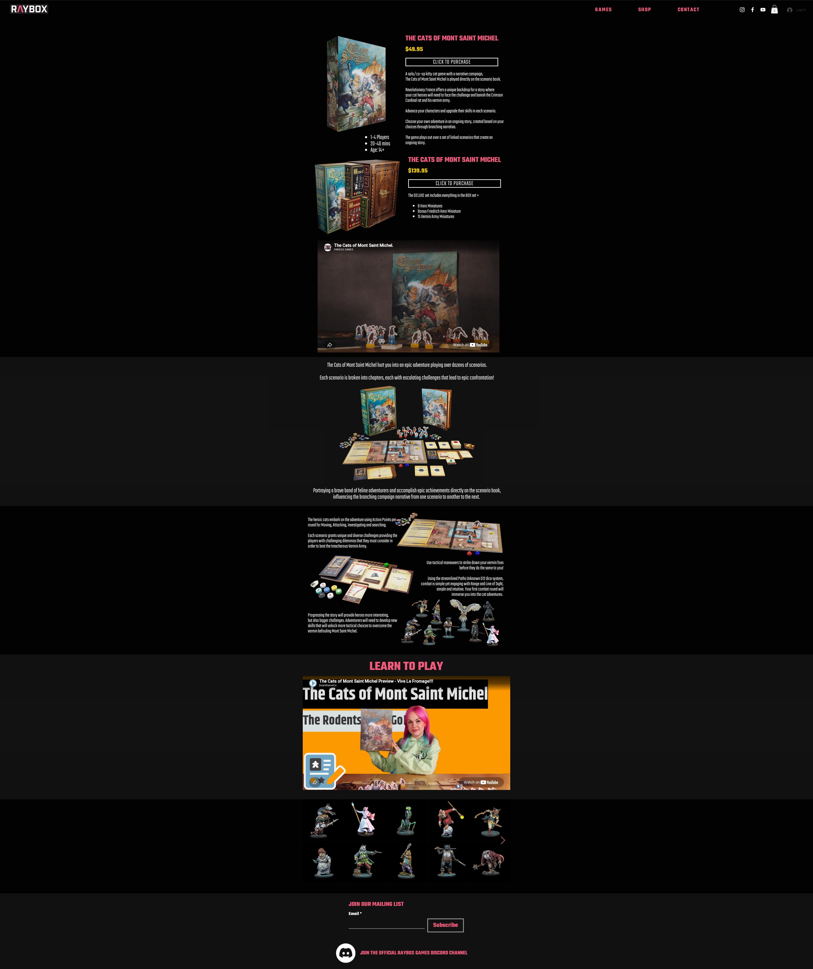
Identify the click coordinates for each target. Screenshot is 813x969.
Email (355, 914)
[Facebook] (752, 10)
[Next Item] (503, 840)
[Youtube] (763, 10)
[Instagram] (742, 10)
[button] (603, 10)
